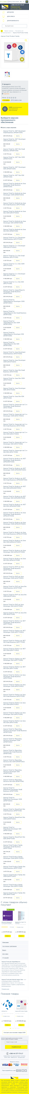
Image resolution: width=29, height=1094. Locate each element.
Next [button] (27, 1004)
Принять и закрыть (23, 1092)
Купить (18, 135)
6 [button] (19, 1028)
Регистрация (16, 1)
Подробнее (6, 93)
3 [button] (13, 1028)
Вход (10, 1)
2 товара (4, 1)
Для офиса (11, 16)
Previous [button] (1, 1004)
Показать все (5, 989)
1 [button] (10, 1028)
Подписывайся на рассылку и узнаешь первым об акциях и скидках (13, 1039)
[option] (14, 52)
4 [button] (15, 1028)
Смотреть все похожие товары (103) (14, 1032)
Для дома (10, 12)
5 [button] (17, 1028)
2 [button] (12, 1028)
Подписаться (16, 1047)
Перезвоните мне (15, 6)
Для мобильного (13, 20)
